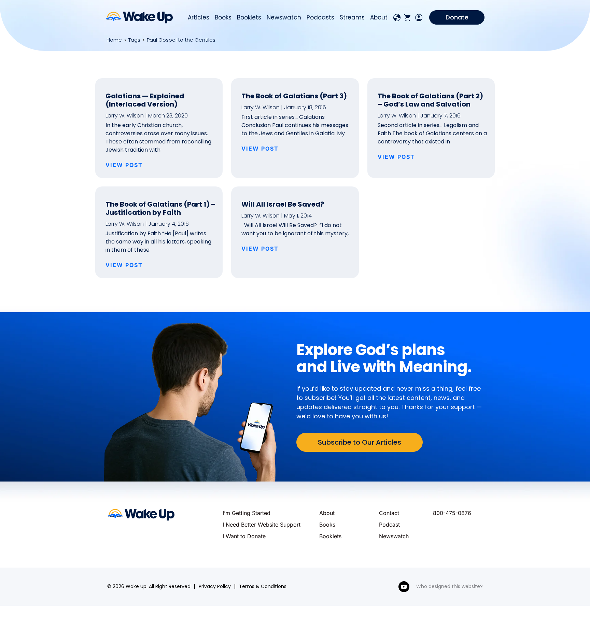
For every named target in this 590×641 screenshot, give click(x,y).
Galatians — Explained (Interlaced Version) (145, 100)
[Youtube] (403, 586)
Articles (198, 17)
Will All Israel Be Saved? (282, 204)
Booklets (249, 17)
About (379, 17)
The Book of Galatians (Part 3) (294, 96)
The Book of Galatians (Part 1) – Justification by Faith (160, 208)
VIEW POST (124, 165)
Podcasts (320, 17)
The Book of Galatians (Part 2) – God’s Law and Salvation (430, 100)
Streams (352, 17)
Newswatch (284, 17)
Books (223, 17)
